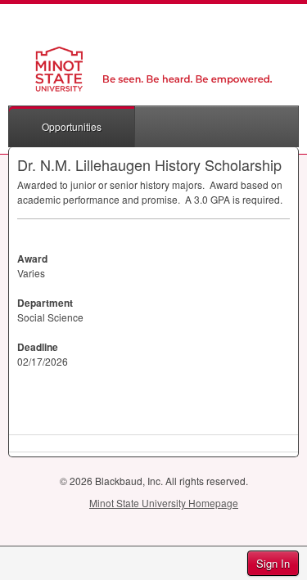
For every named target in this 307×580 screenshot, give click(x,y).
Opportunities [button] (72, 126)
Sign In (273, 563)
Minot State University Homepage (163, 503)
